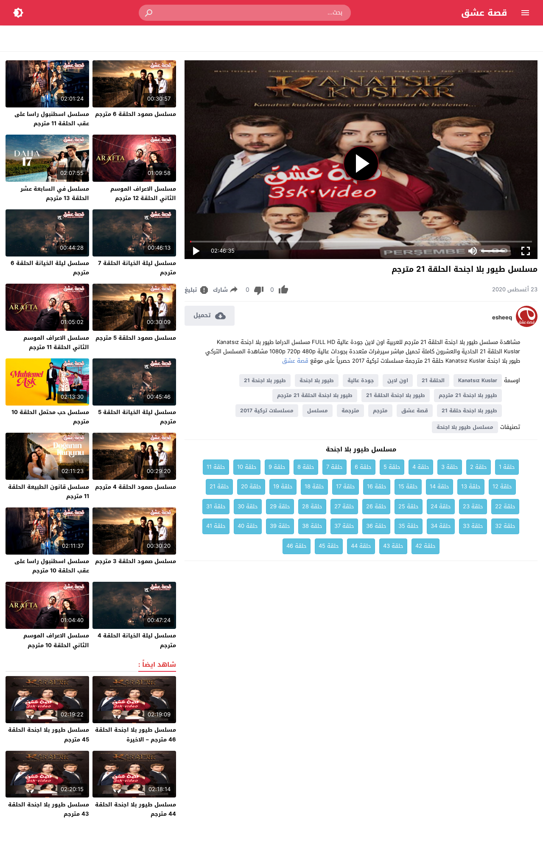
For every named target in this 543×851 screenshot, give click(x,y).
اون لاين (397, 380)
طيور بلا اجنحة (316, 380)
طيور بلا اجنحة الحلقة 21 (395, 395)
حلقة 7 (334, 467)
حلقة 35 (408, 526)
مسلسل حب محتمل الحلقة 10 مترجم (50, 417)
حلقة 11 (216, 467)
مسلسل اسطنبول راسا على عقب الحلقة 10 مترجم (51, 566)
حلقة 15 (408, 486)
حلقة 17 (345, 486)
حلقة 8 (305, 467)
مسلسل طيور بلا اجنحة (465, 427)
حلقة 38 (312, 526)
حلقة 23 (473, 506)
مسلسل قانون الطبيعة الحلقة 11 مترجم (48, 492)
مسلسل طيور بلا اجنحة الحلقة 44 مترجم (135, 809)
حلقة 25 (408, 506)
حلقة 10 (247, 467)
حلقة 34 (441, 526)
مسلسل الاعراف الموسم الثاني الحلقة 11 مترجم (56, 342)
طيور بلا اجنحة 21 (265, 380)
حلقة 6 (363, 467)
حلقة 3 (449, 467)
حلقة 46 (296, 546)
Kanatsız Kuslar (477, 380)
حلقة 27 (344, 506)
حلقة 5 (391, 467)
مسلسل (317, 410)
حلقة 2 (478, 467)
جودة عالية (360, 380)
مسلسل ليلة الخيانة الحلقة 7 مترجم (137, 268)
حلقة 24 (441, 506)
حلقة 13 (471, 486)
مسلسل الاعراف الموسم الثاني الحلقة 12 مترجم (143, 193)
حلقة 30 (248, 506)
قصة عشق (484, 12)
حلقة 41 (216, 526)
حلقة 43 (393, 546)
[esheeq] (526, 325)
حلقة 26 (376, 506)
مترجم (380, 410)
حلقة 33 (473, 526)
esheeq (502, 317)
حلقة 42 (425, 546)
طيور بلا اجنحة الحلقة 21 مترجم (315, 395)
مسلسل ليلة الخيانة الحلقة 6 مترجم (50, 268)
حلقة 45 (329, 546)
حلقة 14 (439, 486)
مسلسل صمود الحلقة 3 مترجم (135, 561)
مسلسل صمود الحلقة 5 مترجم (135, 338)
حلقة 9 (277, 467)
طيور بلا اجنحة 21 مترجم (468, 395)
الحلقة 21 (433, 380)
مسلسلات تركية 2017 (267, 410)
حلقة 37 (344, 526)
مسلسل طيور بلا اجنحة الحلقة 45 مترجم (48, 734)
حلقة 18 (314, 486)
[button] (149, 13)
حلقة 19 (283, 486)
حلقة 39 (280, 526)
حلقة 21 (219, 486)
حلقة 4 (420, 467)
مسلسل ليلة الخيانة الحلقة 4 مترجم (137, 640)
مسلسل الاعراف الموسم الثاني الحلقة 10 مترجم (56, 640)
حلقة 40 (248, 526)
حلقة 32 (505, 526)
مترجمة (350, 410)
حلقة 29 (280, 506)
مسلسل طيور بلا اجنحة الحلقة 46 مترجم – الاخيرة (135, 734)
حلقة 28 (312, 506)
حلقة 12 (502, 486)
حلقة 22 (505, 506)
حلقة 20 (251, 486)
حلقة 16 (376, 486)
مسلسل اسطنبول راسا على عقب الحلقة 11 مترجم (51, 119)
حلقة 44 (361, 546)
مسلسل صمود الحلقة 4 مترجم (135, 487)
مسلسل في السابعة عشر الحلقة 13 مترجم (54, 193)
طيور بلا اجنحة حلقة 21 (469, 410)
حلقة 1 (507, 467)
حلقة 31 (216, 506)
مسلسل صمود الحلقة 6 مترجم (135, 114)
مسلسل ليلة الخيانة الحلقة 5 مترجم (137, 417)
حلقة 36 (376, 526)
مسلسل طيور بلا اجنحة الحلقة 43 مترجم (48, 809)
